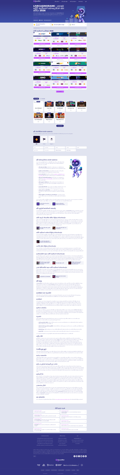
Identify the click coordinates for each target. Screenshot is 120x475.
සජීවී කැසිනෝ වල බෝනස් (62, 440)
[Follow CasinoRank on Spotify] (83, 456)
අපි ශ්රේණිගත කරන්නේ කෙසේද (77, 441)
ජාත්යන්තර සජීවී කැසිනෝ (62, 445)
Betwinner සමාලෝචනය (42, 73)
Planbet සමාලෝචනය (78, 45)
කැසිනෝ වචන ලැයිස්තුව (62, 438)
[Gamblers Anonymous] (43, 465)
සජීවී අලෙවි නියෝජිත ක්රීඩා (48, 178)
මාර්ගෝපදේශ (80, 1)
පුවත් (86, 1)
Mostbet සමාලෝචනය (42, 45)
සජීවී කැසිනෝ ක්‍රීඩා (64, 1)
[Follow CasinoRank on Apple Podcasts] (86, 456)
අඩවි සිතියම (75, 473)
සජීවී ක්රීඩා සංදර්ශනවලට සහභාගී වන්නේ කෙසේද (45, 445)
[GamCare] (50, 465)
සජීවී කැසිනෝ (57, 1)
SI (34, 456)
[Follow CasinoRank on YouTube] (81, 456)
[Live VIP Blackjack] (38, 118)
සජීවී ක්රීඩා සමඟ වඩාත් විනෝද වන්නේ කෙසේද (45, 440)
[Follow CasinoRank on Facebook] (74, 456)
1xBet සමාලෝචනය (60, 45)
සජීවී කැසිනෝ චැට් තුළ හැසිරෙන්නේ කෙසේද (44, 443)
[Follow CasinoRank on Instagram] (77, 456)
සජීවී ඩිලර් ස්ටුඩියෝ (73, 1)
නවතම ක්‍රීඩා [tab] (43, 98)
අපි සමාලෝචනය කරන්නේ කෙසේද (77, 440)
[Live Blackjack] (60, 106)
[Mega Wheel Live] (60, 118)
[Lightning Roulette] (82, 106)
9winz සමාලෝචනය (60, 59)
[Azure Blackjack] (38, 106)
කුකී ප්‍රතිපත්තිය (45, 473)
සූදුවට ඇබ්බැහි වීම (62, 443)
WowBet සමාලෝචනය (42, 59)
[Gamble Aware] (71, 465)
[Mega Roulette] (49, 118)
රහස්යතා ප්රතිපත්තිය (60, 473)
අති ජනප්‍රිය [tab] (36, 98)
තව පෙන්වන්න (59, 91)
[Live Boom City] (71, 106)
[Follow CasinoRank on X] (79, 456)
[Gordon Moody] (59, 465)
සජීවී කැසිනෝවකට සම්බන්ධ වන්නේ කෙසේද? (45, 438)
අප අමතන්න (77, 443)
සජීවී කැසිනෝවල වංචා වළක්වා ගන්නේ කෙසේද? (45, 441)
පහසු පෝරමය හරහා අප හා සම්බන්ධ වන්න (62, 399)
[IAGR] (38, 465)
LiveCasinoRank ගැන (77, 438)
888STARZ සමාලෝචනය (78, 59)
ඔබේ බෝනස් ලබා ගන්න (42, 43)
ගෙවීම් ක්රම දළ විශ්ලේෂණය (62, 441)
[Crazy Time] (49, 106)
